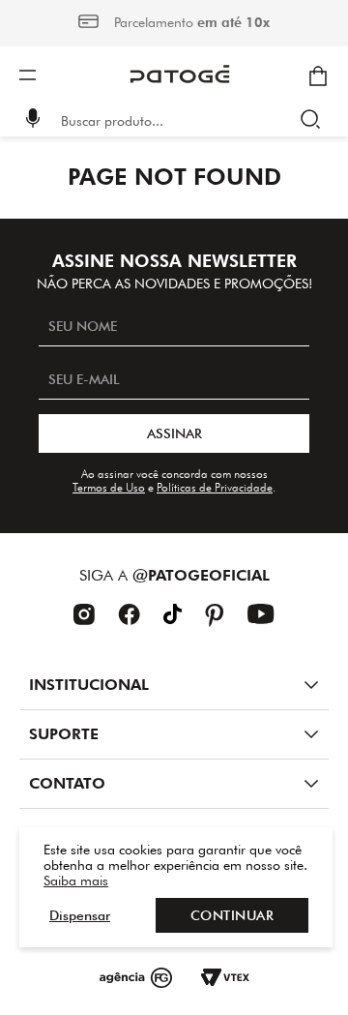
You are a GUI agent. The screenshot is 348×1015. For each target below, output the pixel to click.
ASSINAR (174, 433)
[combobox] (187, 120)
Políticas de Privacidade (215, 487)
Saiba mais (76, 880)
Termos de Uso (108, 487)
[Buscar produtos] (315, 120)
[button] (32, 120)
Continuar (232, 915)
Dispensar (79, 915)
